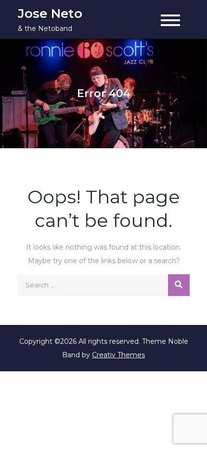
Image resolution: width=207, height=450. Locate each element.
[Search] (179, 285)
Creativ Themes (118, 355)
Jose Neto (50, 13)
